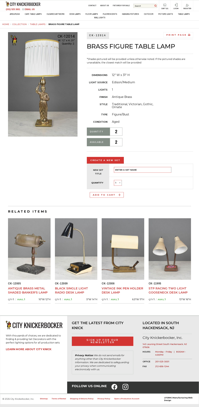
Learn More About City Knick (28, 349)
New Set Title (98, 172)
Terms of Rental (59, 399)
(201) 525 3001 (13, 9)
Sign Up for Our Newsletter (103, 341)
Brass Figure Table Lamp (64, 24)
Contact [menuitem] (92, 5)
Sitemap (44, 399)
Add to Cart (104, 195)
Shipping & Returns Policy (82, 399)
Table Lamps (38, 24)
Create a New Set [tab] (105, 160)
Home (5, 24)
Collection (19, 24)
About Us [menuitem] (104, 5)
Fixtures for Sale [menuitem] (121, 5)
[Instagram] (125, 388)
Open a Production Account (126, 399)
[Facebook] (114, 388)
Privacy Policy (103, 399)
